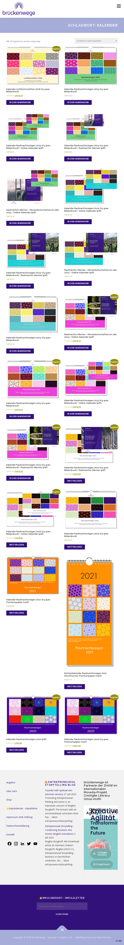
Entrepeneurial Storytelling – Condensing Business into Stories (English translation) (59, 830)
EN (117, 940)
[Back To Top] (62, 930)
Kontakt (10, 834)
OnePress (80, 937)
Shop (9, 799)
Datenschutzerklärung (17, 825)
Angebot (10, 782)
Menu (119, 6)
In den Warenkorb (20, 102)
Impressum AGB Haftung (19, 817)
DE (120, 940)
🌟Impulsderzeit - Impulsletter (22, 808)
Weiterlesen (74, 480)
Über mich (11, 791)
